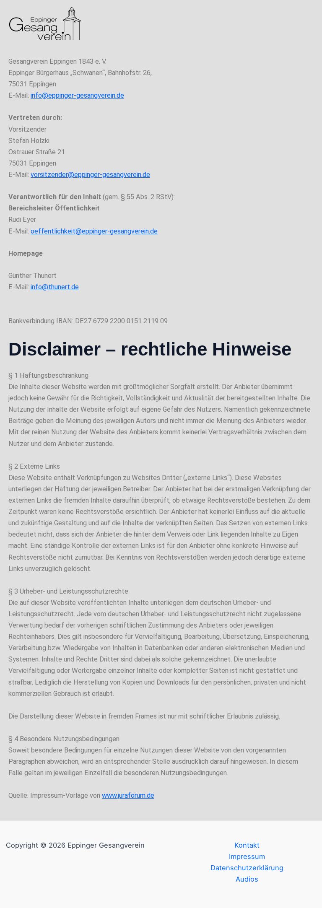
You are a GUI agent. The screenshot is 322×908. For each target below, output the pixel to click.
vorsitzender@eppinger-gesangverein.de (90, 175)
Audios (247, 879)
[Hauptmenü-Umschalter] (304, 23)
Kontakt (247, 845)
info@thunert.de (55, 287)
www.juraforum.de (128, 795)
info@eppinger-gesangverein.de (77, 95)
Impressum (247, 856)
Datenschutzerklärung (246, 868)
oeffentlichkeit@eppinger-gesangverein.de (94, 231)
